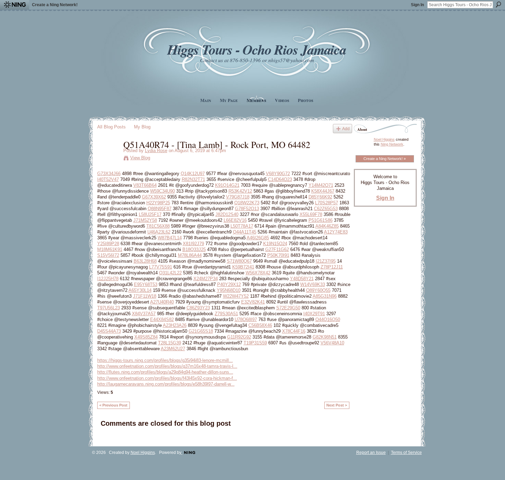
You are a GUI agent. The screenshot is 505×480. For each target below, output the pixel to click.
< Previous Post (113, 405)
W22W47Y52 (236, 296)
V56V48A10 (332, 342)
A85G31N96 (325, 296)
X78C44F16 (293, 331)
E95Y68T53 (145, 284)
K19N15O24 (275, 243)
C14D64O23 (280, 179)
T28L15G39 (169, 342)
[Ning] (14, 5)
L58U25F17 (150, 214)
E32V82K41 (253, 302)
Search (498, 4)
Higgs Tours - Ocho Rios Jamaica (256, 49)
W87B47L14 (170, 237)
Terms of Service (406, 452)
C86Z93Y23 (198, 307)
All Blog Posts (111, 126)
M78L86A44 (190, 255)
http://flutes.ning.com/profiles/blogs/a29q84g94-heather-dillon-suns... (165, 372)
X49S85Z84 (146, 337)
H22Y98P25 (158, 202)
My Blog (142, 126)
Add (346, 128)
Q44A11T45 (244, 232)
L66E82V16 (235, 220)
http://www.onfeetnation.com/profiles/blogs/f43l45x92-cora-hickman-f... (167, 378)
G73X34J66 (109, 173)
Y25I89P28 (108, 243)
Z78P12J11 (332, 267)
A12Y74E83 (336, 232)
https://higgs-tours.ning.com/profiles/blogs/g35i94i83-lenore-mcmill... (165, 360)
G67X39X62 (154, 196)
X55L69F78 (311, 214)
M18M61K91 (109, 249)
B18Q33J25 (194, 249)
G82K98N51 (325, 337)
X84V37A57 (144, 313)
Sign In (417, 4)
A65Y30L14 (140, 290)
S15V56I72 (108, 255)
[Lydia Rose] (108, 159)
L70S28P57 (326, 202)
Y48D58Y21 (302, 278)
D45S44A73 (109, 331)
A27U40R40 (162, 302)
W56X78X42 (258, 272)
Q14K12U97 (193, 173)
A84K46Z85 (327, 226)
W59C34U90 (162, 191)
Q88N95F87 (159, 208)
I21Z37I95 (326, 261)
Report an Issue (371, 452)
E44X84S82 (162, 319)
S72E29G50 (288, 307)
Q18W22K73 (246, 202)
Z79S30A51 (226, 313)
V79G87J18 (237, 196)
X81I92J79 (193, 243)
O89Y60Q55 (318, 290)
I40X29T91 (314, 313)
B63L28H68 (145, 261)
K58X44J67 (322, 191)
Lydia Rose (156, 150)
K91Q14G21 (227, 185)
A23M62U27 (173, 348)
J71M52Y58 (145, 220)
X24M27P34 (205, 278)
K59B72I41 (243, 267)
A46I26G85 (258, 237)
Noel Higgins (384, 139)
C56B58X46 (260, 325)
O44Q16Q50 (327, 319)
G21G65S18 (201, 331)
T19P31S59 (255, 342)
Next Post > (336, 405)
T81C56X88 (158, 226)
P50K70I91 (278, 255)
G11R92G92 (239, 337)
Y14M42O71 (320, 185)
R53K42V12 (240, 191)
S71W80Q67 (239, 261)
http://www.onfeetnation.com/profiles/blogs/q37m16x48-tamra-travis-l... (167, 366)
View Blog (140, 157)
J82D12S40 (226, 214)
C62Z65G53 (326, 208)
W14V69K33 (312, 284)
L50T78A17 (242, 226)
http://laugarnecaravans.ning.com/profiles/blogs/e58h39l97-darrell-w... (166, 384)
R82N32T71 (193, 179)
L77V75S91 (160, 267)
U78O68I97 (246, 319)
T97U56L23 (108, 307)
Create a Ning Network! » (384, 159)
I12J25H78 (108, 278)
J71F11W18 (144, 296)
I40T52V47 (108, 179)
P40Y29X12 (229, 284)
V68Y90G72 (278, 173)
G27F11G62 (277, 249)
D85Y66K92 (320, 196)
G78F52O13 (247, 208)
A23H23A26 (175, 325)
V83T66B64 (145, 185)
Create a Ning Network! (55, 4)
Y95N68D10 (228, 290)
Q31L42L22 (170, 272)
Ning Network (392, 144)
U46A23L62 (158, 232)
